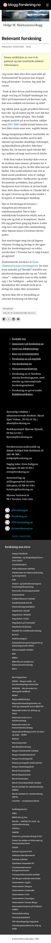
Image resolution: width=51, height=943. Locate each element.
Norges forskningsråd (22, 759)
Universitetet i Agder (21, 882)
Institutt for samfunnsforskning (26, 631)
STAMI (15, 847)
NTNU (15, 695)
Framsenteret (18, 595)
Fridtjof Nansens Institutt (23, 599)
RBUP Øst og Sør (19, 817)
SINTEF (15, 832)
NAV (14, 654)
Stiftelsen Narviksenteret (23, 855)
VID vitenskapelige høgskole (25, 921)
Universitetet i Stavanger (23, 898)
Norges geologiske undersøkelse (27, 763)
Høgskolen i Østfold (21, 615)
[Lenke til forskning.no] (22, 3)
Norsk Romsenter (20, 778)
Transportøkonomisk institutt (26, 874)
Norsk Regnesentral (21, 775)
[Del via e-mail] (18, 319)
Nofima (15, 739)
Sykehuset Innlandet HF (23, 863)
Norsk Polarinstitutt (21, 771)
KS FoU (15, 634)
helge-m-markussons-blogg (19, 313)
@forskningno (19, 510)
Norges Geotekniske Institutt (25, 751)
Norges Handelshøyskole (23, 755)
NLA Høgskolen (19, 677)
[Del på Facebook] (4, 319)
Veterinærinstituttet (21, 917)
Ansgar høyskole (20, 553)
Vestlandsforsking (20, 913)
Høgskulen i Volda (20, 618)
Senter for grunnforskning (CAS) (27, 836)
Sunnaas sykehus (20, 859)
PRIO (14, 813)
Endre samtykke (21, 536)
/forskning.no (19, 516)
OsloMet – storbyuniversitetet (25, 801)
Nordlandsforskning (21, 747)
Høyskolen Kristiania (21, 627)
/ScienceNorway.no (22, 528)
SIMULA (16, 828)
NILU (14, 669)
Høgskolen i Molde (21, 611)
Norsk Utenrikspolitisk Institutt (26, 783)
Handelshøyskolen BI (22, 603)
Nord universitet (19, 743)
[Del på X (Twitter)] (9, 319)
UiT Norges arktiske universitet (26, 878)
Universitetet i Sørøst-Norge (24, 902)
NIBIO (15, 658)
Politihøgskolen (19, 809)
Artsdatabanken (19, 564)
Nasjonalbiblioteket (21, 699)
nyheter (8, 309)
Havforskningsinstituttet (23, 607)
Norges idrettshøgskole (23, 767)
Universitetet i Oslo (20, 894)
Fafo (14, 580)
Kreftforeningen (19, 638)
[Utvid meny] (47, 5)
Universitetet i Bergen (22, 886)
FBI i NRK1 (14, 124)
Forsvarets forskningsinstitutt (26, 591)
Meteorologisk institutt (22, 650)
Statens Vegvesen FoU (22, 851)
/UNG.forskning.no (22, 522)
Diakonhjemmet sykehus (23, 568)
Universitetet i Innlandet (23, 890)
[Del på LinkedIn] (13, 319)
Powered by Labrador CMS (25, 939)
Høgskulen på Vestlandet (23, 623)
